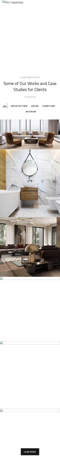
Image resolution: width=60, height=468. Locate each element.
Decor (35, 106)
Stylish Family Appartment (30, 144)
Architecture (19, 106)
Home (8, 45)
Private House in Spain (26, 336)
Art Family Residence (25, 272)
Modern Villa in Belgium (27, 404)
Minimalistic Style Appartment (22, 433)
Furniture (49, 106)
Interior (31, 111)
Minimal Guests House (26, 212)
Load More (30, 451)
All (5, 106)
